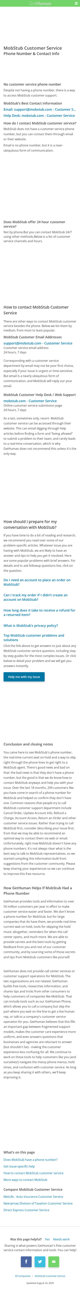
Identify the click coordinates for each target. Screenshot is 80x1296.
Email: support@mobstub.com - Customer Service (40, 109)
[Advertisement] (40, 186)
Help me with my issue (24, 677)
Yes (47, 1239)
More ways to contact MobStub (25, 1180)
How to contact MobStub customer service (33, 1173)
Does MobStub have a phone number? (30, 1160)
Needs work (61, 1239)
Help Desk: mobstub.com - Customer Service (39, 115)
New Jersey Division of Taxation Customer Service (38, 1203)
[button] (76, 3)
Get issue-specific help (19, 1166)
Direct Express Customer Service (26, 1210)
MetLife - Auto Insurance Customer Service (33, 1197)
